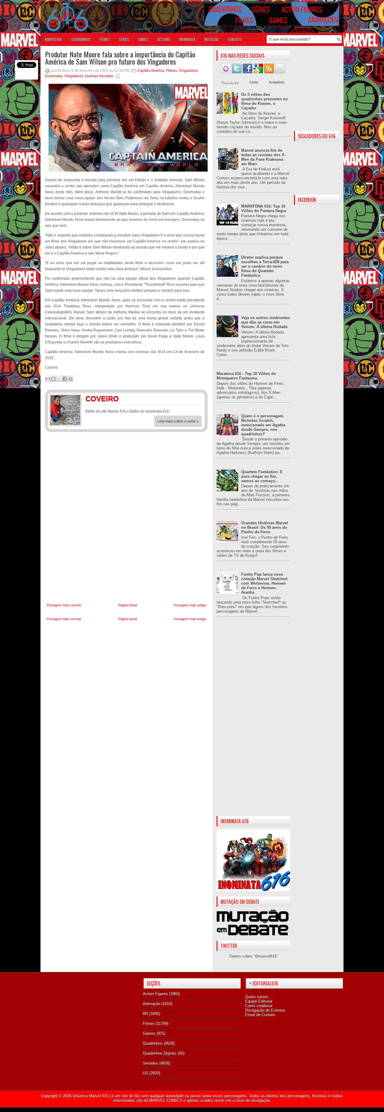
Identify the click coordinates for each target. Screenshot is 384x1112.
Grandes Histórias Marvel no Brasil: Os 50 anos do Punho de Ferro (264, 527)
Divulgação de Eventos (265, 1010)
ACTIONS (163, 39)
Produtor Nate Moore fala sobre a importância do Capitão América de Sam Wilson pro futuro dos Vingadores (120, 57)
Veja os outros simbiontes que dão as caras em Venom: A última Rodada (265, 322)
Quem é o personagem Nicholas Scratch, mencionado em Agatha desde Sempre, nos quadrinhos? (263, 425)
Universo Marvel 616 (90, 1096)
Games (149, 1033)
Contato (235, 39)
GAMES (143, 39)
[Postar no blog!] (53, 379)
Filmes (171, 71)
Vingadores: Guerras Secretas (88, 76)
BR (145, 1013)
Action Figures (155, 994)
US (145, 1073)
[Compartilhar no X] (59, 379)
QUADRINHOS (81, 39)
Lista (254, 82)
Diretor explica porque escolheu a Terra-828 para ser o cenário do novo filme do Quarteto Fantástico (265, 266)
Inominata (187, 39)
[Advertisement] (253, 721)
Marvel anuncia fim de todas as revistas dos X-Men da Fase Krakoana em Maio (263, 157)
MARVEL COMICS (165, 1100)
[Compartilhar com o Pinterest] (71, 379)
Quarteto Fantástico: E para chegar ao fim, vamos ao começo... (262, 476)
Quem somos (256, 997)
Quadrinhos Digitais (160, 1053)
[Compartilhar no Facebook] (65, 379)
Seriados (150, 1063)
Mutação (211, 39)
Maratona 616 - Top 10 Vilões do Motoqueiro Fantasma (246, 375)
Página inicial (127, 605)
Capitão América (150, 71)
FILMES (105, 39)
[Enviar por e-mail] (48, 379)
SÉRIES (124, 39)
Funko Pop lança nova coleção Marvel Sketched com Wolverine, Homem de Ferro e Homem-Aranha (264, 583)
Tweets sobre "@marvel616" (253, 956)
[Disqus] (126, 518)
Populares (230, 82)
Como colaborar (258, 1006)
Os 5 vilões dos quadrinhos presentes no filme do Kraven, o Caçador (264, 101)
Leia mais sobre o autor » (178, 421)
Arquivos (276, 82)
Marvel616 (53, 39)
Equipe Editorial (258, 1001)
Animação (151, 1003)
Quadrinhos (153, 1043)
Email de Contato (260, 1015)
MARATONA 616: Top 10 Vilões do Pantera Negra (263, 208)
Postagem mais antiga (190, 605)
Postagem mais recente (64, 605)
